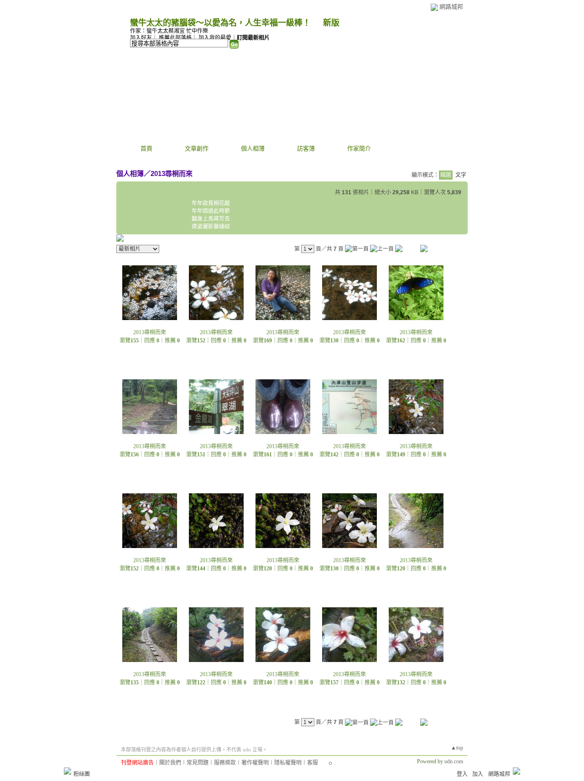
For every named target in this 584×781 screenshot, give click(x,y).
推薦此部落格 (175, 38)
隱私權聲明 (288, 763)
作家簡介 (359, 148)
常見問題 (198, 763)
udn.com (453, 761)
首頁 (146, 148)
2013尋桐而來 (172, 173)
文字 (460, 175)
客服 (312, 763)
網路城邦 (451, 6)
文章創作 (197, 148)
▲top (457, 748)
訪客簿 (306, 148)
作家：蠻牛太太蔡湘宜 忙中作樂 (169, 31)
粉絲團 (81, 774)
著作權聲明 (255, 763)
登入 (462, 774)
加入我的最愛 (214, 38)
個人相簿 (253, 148)
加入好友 (141, 38)
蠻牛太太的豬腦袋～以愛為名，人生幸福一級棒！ (220, 22)
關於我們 (170, 763)
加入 (477, 774)
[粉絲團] (67, 771)
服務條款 (225, 763)
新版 (331, 22)
